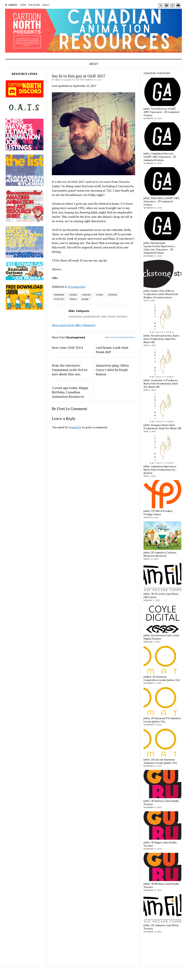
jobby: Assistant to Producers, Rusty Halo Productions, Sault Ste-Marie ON (161, 383)
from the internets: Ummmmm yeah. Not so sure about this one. (69, 369)
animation (59, 294)
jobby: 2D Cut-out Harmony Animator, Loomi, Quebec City (160, 761)
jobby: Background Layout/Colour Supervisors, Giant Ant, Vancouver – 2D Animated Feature (159, 247)
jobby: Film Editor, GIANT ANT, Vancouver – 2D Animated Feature (162, 201)
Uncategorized (76, 287)
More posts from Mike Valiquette (74, 325)
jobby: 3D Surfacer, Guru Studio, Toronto (161, 802)
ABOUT (45, 4)
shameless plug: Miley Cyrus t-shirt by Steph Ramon (112, 369)
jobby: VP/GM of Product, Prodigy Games (158, 512)
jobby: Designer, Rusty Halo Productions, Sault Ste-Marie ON (162, 426)
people (85, 299)
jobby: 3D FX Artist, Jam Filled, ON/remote (161, 595)
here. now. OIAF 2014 (67, 347)
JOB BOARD (34, 4)
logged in (75, 427)
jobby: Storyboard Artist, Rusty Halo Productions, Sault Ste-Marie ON (161, 339)
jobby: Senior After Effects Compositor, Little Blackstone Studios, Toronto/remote (161, 294)
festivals (112, 294)
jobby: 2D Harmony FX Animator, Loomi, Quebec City (162, 720)
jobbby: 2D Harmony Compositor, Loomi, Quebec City (162, 678)
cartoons (86, 294)
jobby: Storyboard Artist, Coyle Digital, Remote (161, 637)
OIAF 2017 (59, 299)
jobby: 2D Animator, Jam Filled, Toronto (161, 927)
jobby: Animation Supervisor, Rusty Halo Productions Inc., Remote (160, 470)
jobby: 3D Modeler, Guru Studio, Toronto (161, 885)
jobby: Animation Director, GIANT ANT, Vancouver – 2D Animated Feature (160, 157)
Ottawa (73, 299)
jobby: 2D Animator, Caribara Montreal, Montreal (160, 554)
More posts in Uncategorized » (120, 337)
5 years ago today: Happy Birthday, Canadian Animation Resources (70, 392)
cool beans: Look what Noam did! (112, 349)
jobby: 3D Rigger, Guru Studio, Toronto (160, 844)
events (99, 294)
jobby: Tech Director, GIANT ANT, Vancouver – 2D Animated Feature (161, 112)
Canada (73, 294)
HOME (23, 4)
